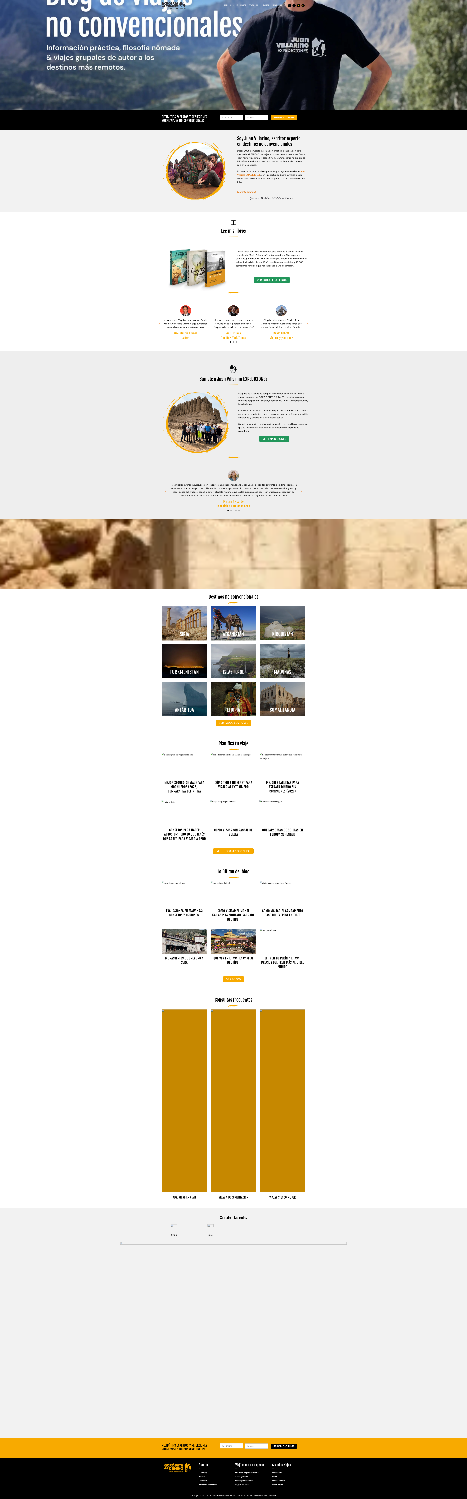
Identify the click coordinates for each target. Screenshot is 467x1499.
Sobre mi (228, 5)
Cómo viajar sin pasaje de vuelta (233, 832)
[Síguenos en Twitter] (298, 5)
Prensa (202, 1476)
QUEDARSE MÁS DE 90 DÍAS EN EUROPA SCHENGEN (282, 832)
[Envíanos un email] (303, 5)
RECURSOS (277, 5)
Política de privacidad (208, 1484)
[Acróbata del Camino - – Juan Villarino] (174, 5)
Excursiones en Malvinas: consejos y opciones (184, 913)
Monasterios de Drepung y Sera (184, 960)
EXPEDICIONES (254, 5)
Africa (274, 1476)
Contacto (203, 1480)
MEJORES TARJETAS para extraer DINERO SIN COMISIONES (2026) (282, 787)
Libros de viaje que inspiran (247, 1472)
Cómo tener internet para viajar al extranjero (233, 785)
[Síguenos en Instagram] (289, 5)
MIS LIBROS (241, 5)
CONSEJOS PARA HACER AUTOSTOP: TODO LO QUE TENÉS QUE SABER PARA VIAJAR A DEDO (184, 834)
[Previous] (159, 324)
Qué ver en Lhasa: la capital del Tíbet (233, 960)
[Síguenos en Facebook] (294, 5)
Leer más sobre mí (246, 191)
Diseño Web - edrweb (267, 1495)
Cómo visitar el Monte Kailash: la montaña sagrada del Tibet (233, 915)
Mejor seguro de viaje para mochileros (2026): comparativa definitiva (184, 787)
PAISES (266, 5)
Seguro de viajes (242, 1484)
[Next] (307, 324)
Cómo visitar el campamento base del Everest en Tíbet (282, 913)
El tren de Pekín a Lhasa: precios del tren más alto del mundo (282, 962)
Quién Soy (203, 1472)
